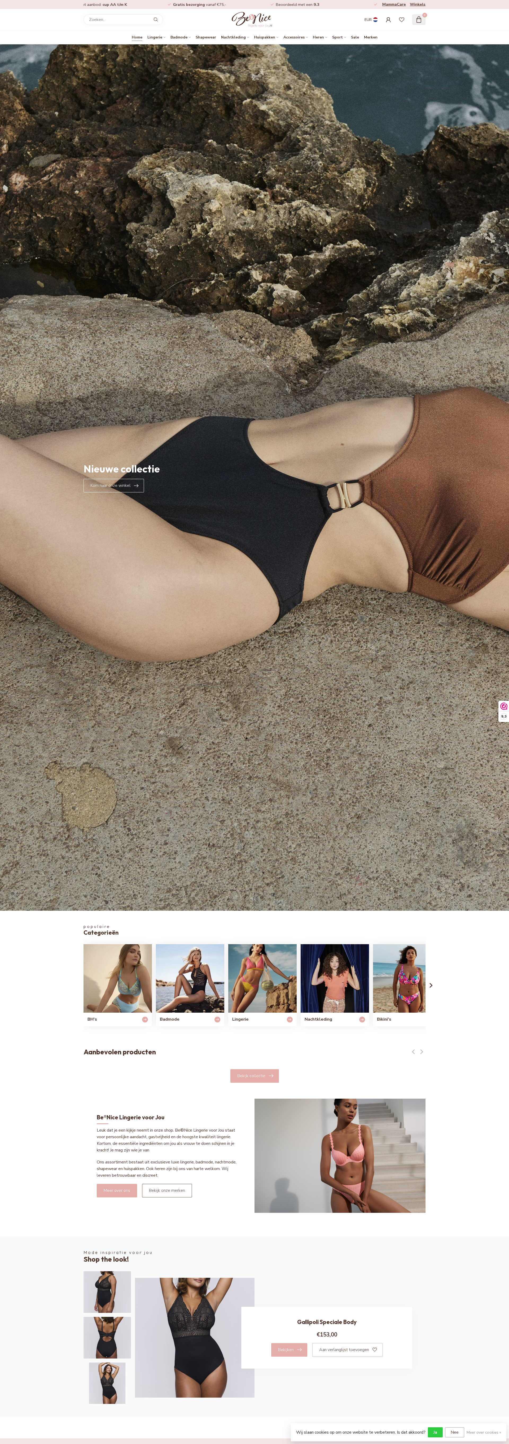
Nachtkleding (233, 37)
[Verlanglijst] (401, 19)
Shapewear (206, 37)
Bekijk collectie (251, 1076)
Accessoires (294, 37)
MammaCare (394, 4)
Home (137, 37)
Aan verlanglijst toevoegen (344, 1350)
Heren (318, 37)
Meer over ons (117, 1190)
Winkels (417, 4)
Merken (371, 37)
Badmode (178, 37)
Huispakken (264, 37)
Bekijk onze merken (167, 1190)
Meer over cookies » (484, 1432)
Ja (435, 1432)
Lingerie (154, 37)
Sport (337, 37)
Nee (455, 1432)
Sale (355, 37)
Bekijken (286, 1350)
